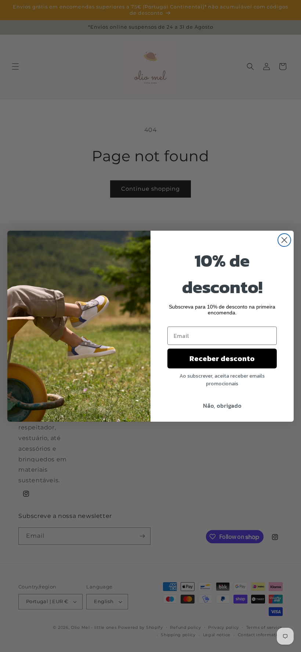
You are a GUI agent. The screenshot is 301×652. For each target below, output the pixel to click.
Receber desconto (222, 358)
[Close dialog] (284, 240)
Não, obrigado (222, 405)
